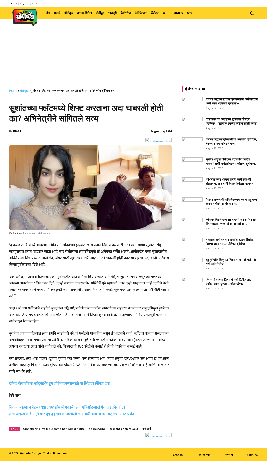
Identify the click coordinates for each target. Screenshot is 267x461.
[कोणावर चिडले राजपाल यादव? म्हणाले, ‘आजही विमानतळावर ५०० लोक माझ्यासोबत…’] (192, 225)
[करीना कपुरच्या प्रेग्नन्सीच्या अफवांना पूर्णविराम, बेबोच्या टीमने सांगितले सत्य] (192, 144)
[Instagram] (244, 3)
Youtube (252, 454)
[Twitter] (250, 3)
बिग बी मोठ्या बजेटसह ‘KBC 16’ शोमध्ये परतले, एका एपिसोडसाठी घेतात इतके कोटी (67, 407)
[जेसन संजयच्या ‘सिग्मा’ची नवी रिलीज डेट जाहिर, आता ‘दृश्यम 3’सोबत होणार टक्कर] (192, 285)
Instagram (204, 454)
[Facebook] (239, 3)
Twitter (228, 454)
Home (13, 90)
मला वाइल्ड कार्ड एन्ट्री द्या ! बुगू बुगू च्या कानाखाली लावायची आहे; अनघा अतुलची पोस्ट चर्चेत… (73, 414)
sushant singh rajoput (124, 429)
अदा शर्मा (146, 429)
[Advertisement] (133, 57)
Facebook (177, 454)
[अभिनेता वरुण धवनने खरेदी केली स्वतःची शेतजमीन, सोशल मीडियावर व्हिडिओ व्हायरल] (192, 184)
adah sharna (97, 429)
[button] (252, 13)
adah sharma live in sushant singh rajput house (54, 429)
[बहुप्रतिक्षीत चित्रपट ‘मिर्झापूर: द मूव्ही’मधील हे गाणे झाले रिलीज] (192, 264)
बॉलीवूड (24, 90)
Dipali (17, 131)
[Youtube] (255, 3)
